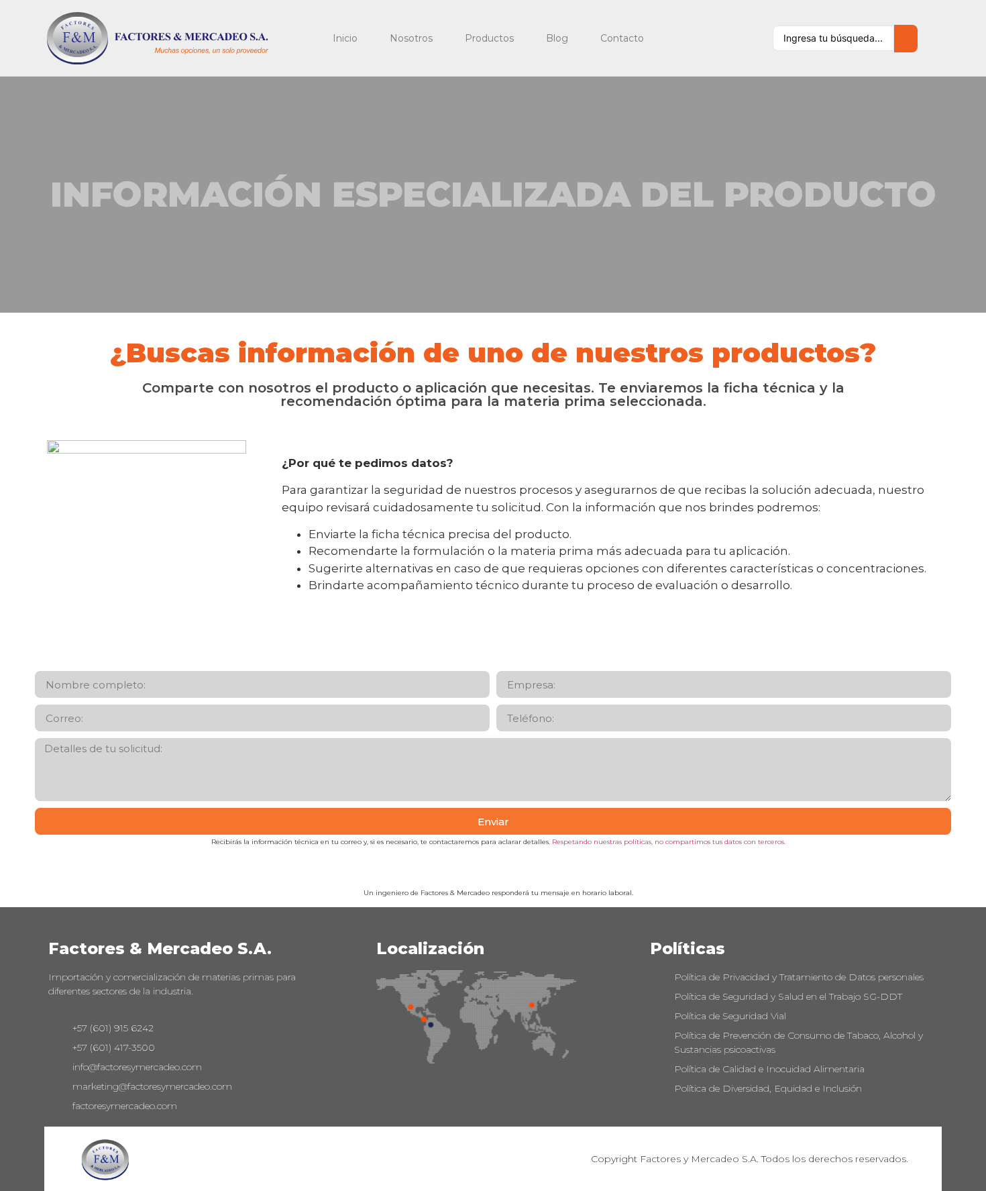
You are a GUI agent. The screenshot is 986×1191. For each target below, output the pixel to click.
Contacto (622, 38)
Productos (489, 38)
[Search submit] (906, 38)
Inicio (345, 38)
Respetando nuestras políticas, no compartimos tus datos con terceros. (668, 841)
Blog (557, 38)
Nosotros (411, 38)
